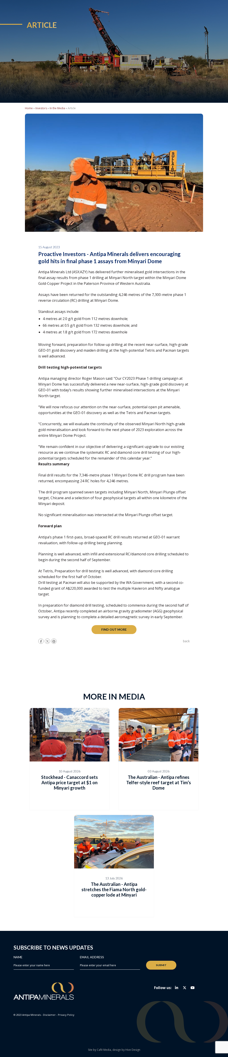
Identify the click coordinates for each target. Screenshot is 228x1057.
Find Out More (114, 629)
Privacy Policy (66, 1014)
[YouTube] (192, 987)
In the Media (57, 108)
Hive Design (132, 1050)
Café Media (104, 1050)
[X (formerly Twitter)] (184, 987)
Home (29, 108)
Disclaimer (49, 1014)
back (186, 641)
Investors (41, 108)
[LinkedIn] (176, 987)
